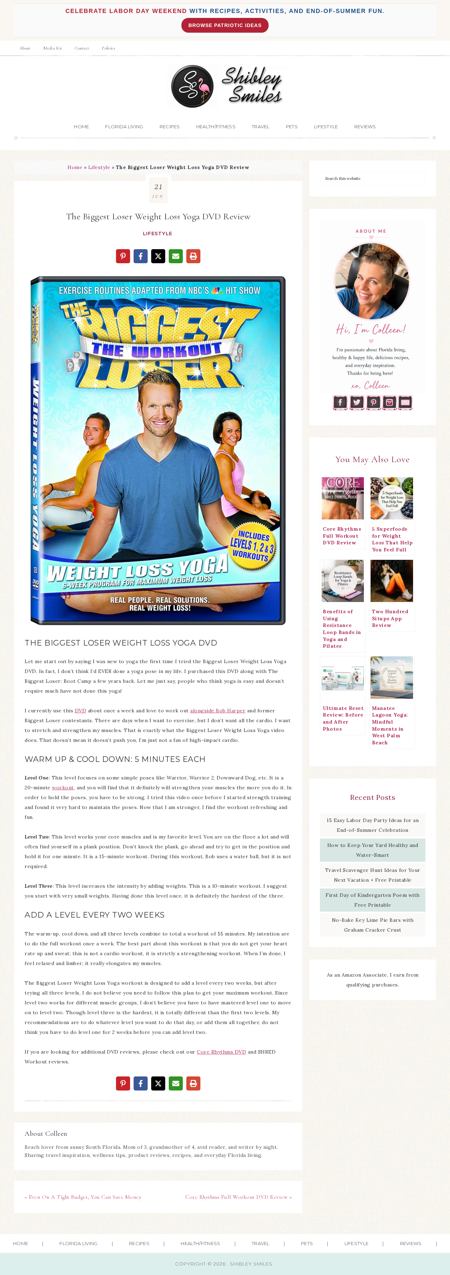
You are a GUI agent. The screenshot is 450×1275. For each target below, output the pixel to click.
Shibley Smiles (225, 87)
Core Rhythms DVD (221, 1052)
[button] (34, 280)
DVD (80, 710)
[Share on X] (158, 256)
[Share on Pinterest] (123, 256)
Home (75, 167)
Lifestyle (99, 167)
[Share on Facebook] (141, 256)
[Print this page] (193, 256)
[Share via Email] (176, 256)
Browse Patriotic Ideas (225, 25)
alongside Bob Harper (217, 710)
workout (63, 787)
